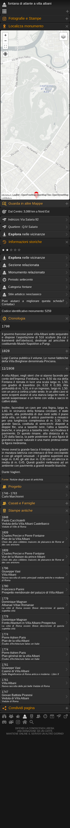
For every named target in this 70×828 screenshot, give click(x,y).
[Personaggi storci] (38, 717)
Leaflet (16, 195)
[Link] (65, 717)
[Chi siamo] (11, 717)
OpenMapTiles (44, 195)
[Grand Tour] (18, 717)
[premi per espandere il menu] (35, 11)
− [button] (5, 40)
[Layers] (63, 36)
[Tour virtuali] (4, 723)
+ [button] (5, 35)
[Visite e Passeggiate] (4, 717)
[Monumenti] (24, 717)
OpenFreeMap (28, 195)
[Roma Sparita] (31, 717)
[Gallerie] (18, 723)
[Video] (11, 723)
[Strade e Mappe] (58, 717)
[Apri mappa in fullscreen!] (5, 46)
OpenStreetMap (60, 195)
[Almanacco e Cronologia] (45, 717)
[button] (5, 54)
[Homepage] (24, 723)
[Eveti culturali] (52, 717)
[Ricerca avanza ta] (31, 723)
